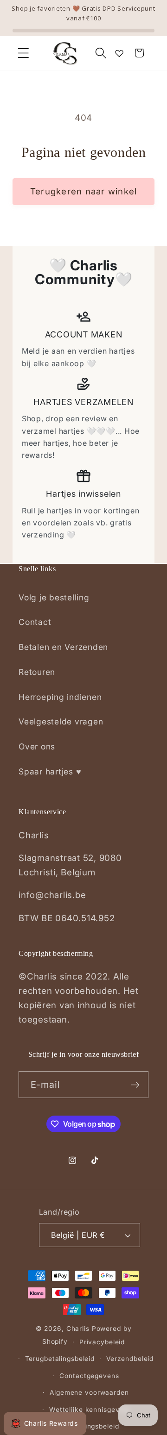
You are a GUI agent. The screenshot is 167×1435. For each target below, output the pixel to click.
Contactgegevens (89, 1375)
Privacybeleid (102, 1342)
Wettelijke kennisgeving (89, 1409)
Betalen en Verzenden (63, 647)
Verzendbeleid (130, 1358)
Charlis (78, 1328)
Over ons (37, 746)
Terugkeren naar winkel (83, 191)
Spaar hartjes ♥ (50, 771)
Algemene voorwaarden (89, 1392)
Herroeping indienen (60, 697)
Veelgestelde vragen (61, 721)
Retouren (37, 672)
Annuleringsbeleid (89, 1426)
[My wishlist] (119, 53)
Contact (35, 622)
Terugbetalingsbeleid (60, 1358)
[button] (23, 53)
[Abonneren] (135, 1084)
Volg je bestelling (54, 597)
